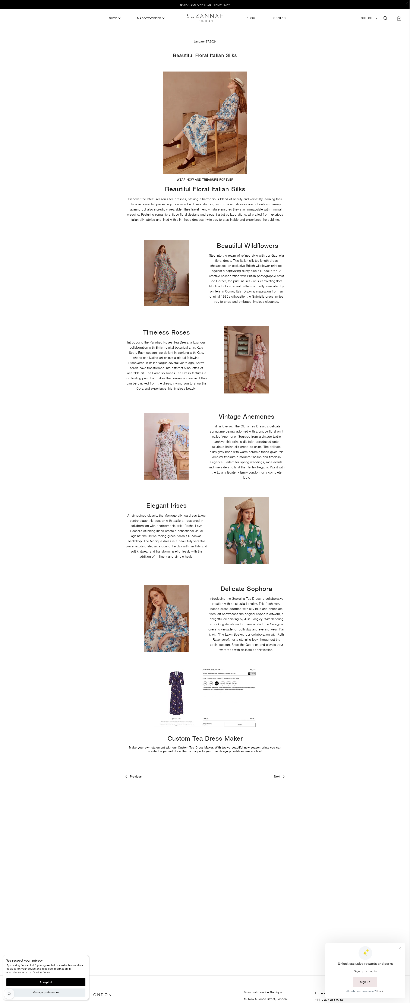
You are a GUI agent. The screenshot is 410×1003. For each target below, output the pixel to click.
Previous (135, 776)
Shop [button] (113, 18)
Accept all (46, 982)
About (252, 18)
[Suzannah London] (205, 18)
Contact (280, 18)
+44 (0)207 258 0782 (329, 1000)
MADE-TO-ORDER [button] (149, 18)
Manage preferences (46, 992)
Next (277, 776)
